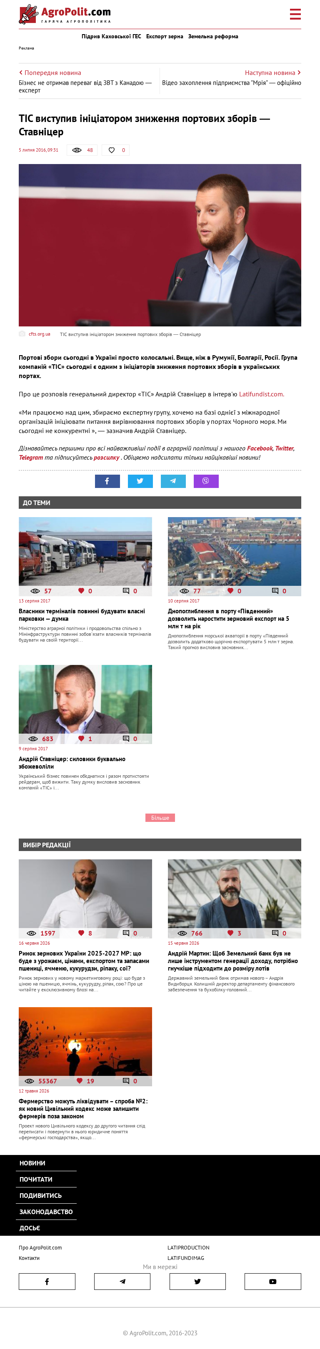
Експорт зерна (164, 36)
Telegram (31, 457)
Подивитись (41, 1195)
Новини (32, 1163)
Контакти (29, 1258)
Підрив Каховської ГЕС (111, 36)
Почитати (36, 1179)
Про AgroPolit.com (40, 1247)
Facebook (259, 448)
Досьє (30, 1228)
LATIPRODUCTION (189, 1247)
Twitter (284, 448)
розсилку (107, 457)
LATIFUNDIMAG (186, 1258)
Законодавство (46, 1211)
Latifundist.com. (261, 394)
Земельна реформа (213, 36)
